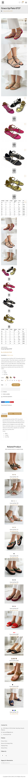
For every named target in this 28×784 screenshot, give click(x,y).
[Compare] (4, 392)
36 (7, 380)
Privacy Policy (4, 741)
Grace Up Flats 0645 (14, 686)
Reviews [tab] (10, 413)
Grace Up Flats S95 (14, 555)
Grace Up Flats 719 (14, 476)
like (3, 402)
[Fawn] (15, 475)
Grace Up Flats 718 (14, 503)
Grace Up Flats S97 (14, 608)
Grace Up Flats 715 (14, 712)
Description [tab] (4, 413)
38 (12, 380)
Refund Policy (4, 747)
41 (18, 380)
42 (21, 380)
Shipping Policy (4, 745)
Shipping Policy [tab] (17, 413)
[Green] (15, 580)
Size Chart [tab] (4, 416)
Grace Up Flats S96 (14, 582)
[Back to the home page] (1, 11)
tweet (8, 402)
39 (14, 380)
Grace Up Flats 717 (14, 529)
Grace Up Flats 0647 (14, 634)
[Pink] (15, 632)
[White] (16, 501)
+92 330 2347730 (7, 734)
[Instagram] (6, 755)
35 (5, 380)
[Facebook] (2, 755)
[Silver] (15, 527)
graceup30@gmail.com (8, 732)
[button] (10, 389)
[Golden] (10, 377)
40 (16, 380)
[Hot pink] (14, 377)
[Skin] (15, 684)
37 (10, 380)
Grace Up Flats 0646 (14, 660)
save (12, 402)
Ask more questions (7, 396)
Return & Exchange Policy (7, 743)
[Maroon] (15, 606)
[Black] (7, 377)
